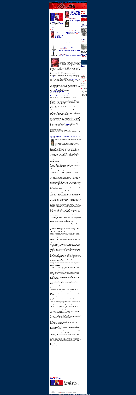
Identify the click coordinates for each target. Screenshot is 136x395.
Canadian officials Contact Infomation (84, 78)
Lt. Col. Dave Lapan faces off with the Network (84, 17)
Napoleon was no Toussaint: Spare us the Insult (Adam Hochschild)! (65, 88)
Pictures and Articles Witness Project (83, 21)
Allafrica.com (72, 33)
